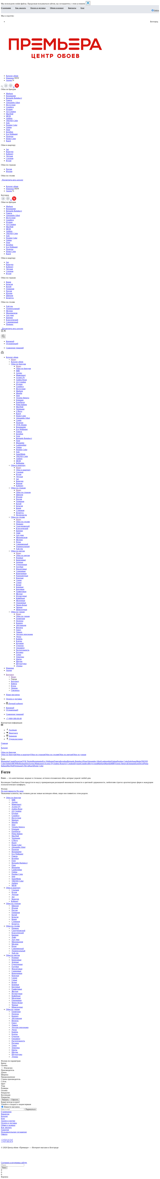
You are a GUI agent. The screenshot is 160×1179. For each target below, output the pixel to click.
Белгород (15, 681)
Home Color (11, 139)
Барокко (9, 317)
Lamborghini (106, 761)
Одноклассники (16, 739)
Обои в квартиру (23, 470)
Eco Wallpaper (12, 134)
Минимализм (11, 313)
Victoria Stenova (120, 764)
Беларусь (10, 298)
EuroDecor (139, 764)
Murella (107, 764)
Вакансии (5, 1114)
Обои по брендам (23, 368)
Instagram (13, 736)
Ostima (9, 127)
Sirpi (27, 764)
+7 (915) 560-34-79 (7, 1141)
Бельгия (9, 284)
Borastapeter (11, 96)
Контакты (72, 8)
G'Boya (25, 766)
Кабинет (9, 154)
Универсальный (13, 308)
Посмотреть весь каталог (12, 180)
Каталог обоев (12, 76)
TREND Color (12, 121)
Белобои (9, 132)
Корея (8, 282)
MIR (112, 764)
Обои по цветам (23, 555)
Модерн (9, 311)
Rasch (8, 141)
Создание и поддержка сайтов (14, 1162)
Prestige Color (11, 125)
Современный (12, 322)
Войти (156, 10)
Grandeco (10, 107)
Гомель (9, 100)
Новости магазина (12, 1107)
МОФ (8, 116)
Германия (10, 289)
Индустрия (10, 105)
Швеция (9, 295)
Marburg (9, 93)
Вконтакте (13, 733)
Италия (9, 171)
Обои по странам (23, 492)
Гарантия (5, 1130)
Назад (13, 359)
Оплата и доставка (38, 8)
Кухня (8, 161)
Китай (8, 286)
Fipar (8, 130)
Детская (9, 156)
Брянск (14, 684)
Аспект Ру (48, 764)
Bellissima (21, 764)
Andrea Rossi (58, 764)
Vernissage (18, 766)
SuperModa (136, 761)
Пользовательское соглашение (14, 1132)
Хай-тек (9, 306)
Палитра (9, 136)
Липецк (14, 688)
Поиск (4, 1168)
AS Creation (11, 112)
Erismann (131, 764)
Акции (9, 80)
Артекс (32, 764)
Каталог (4, 1116)
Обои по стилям (23, 522)
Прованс (9, 324)
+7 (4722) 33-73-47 (7, 1140)
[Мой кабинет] (2, 353)
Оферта (4, 1134)
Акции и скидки (8, 1121)
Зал (7, 149)
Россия (9, 169)
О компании (6, 8)
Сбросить (14, 1100)
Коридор (9, 152)
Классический (12, 320)
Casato (12, 761)
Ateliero (9, 118)
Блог (82, 8)
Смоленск (15, 690)
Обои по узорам (23, 616)
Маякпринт (39, 764)
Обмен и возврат (57, 8)
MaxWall (9, 114)
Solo (8, 123)
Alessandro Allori (13, 102)
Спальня (9, 158)
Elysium (9, 109)
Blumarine (5, 761)
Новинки (10, 78)
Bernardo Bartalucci (14, 98)
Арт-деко (10, 315)
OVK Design (27, 761)
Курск (13, 686)
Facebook (13, 730)
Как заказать (20, 8)
